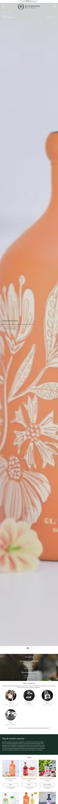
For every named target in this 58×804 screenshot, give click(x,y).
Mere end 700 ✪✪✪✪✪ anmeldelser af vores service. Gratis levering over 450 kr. (29, 1)
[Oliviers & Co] (29, 7)
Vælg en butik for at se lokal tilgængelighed (11, 788)
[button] (54, 6)
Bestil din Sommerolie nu (10, 328)
